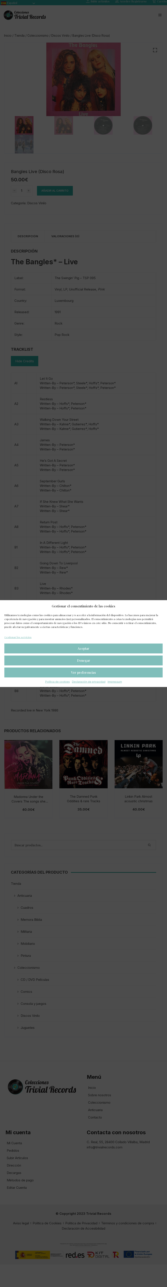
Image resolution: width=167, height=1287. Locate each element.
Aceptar (83, 648)
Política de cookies (57, 681)
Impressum (115, 681)
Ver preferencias (83, 672)
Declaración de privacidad (88, 681)
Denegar (83, 660)
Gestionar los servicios (18, 637)
